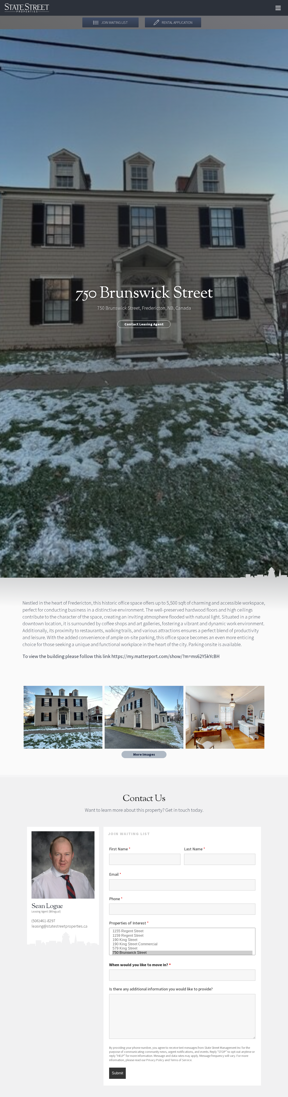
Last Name (194, 848)
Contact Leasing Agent (144, 324)
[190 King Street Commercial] (182, 944)
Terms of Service (180, 1060)
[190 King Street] (182, 940)
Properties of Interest (129, 923)
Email (115, 874)
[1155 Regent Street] (182, 931)
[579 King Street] (182, 948)
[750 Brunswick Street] (182, 953)
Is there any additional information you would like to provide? (161, 989)
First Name (119, 848)
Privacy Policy (155, 1060)
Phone (116, 898)
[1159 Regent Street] (182, 936)
